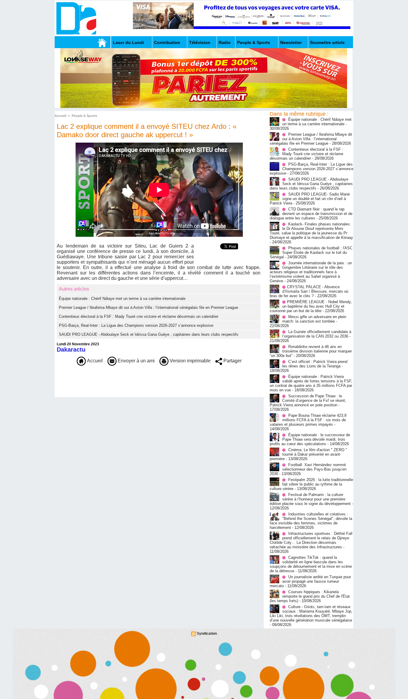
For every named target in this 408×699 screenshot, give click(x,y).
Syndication (207, 633)
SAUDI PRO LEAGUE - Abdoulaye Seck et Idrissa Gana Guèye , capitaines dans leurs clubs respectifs (148, 334)
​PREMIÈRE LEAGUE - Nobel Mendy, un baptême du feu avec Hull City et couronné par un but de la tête (311, 306)
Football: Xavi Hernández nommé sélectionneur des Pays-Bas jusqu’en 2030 (308, 469)
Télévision (199, 42)
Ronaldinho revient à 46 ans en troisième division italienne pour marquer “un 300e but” (311, 351)
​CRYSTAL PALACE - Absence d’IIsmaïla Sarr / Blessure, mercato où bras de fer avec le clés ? (309, 291)
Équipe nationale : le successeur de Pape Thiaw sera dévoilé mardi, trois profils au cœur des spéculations (310, 439)
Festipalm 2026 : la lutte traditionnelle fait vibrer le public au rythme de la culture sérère (311, 484)
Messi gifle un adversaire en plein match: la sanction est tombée (314, 319)
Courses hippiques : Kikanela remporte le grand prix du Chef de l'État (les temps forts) (310, 596)
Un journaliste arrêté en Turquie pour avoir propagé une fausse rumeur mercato (310, 581)
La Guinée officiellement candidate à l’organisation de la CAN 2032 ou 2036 (316, 333)
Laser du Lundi (128, 42)
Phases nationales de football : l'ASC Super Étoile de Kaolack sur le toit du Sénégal (311, 252)
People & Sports (253, 42)
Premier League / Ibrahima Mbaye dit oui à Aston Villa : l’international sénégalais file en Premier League (148, 307)
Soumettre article (327, 42)
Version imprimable (189, 360)
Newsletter (291, 42)
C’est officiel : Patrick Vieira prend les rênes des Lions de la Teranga (314, 363)
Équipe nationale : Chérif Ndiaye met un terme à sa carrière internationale (122, 298)
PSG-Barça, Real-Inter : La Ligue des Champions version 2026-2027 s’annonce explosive (136, 325)
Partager (232, 360)
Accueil (60, 115)
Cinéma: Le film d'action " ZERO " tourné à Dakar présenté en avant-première (308, 454)
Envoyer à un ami (135, 360)
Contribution (167, 42)
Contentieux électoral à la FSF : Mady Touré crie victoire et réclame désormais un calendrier (138, 316)
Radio (225, 42)
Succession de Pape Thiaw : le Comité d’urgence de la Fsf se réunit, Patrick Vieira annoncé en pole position (308, 400)
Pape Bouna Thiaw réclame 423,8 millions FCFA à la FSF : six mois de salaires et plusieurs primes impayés (308, 420)
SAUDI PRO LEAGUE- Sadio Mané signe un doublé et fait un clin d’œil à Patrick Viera (310, 198)
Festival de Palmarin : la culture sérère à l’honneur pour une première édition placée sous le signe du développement (310, 499)
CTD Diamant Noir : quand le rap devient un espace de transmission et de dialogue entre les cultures (311, 213)
